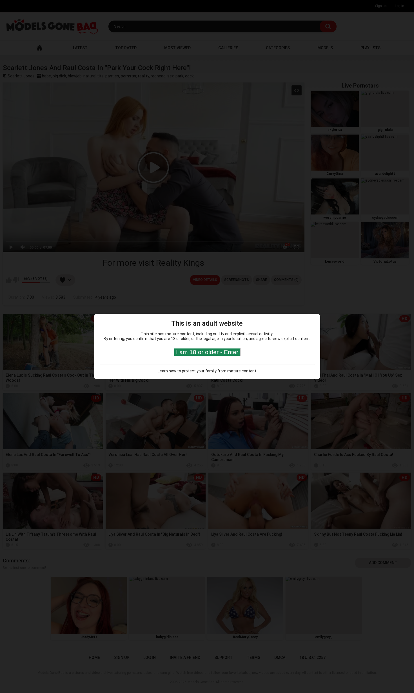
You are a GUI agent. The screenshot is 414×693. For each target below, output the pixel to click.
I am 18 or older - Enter (207, 352)
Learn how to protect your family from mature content (207, 371)
